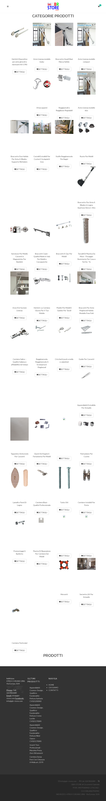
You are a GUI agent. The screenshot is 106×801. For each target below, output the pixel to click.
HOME (51, 685)
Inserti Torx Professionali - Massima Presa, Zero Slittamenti (36, 749)
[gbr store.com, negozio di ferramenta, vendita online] (53, 6)
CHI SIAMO (53, 687)
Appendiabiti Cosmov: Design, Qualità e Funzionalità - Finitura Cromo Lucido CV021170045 (36, 713)
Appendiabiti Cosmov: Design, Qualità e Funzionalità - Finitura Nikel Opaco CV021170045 (36, 733)
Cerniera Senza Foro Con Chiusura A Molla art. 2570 (37, 759)
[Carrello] (99, 6)
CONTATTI (53, 690)
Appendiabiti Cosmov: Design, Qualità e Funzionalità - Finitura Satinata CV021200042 (36, 694)
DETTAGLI (20, 72)
